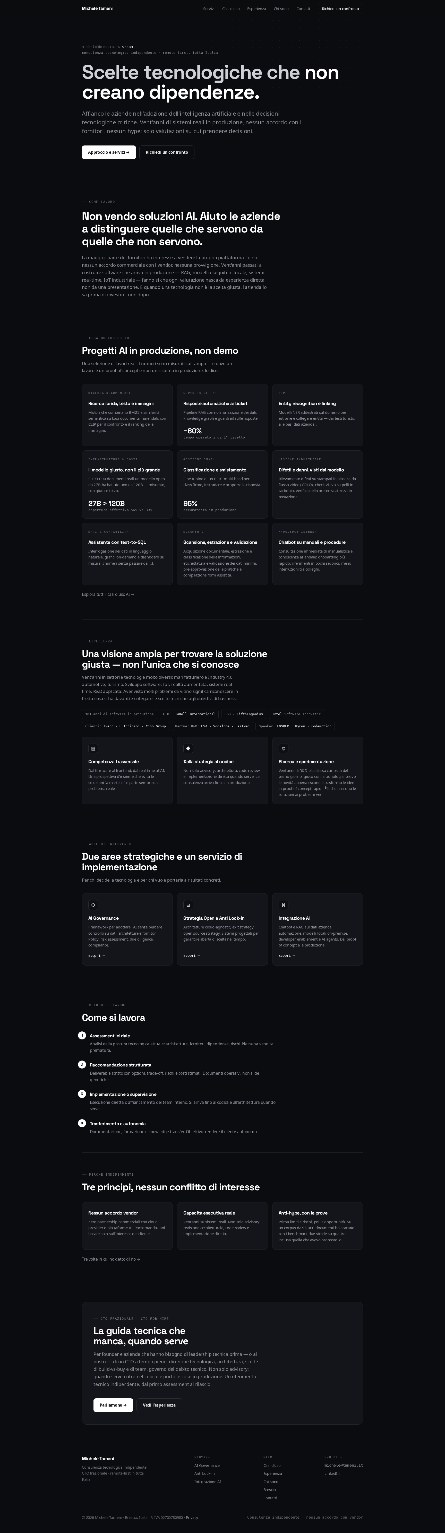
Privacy (192, 1517)
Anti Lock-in (204, 1473)
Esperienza (256, 8)
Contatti (303, 8)
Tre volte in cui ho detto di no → (111, 1259)
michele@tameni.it (343, 1465)
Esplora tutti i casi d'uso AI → (108, 594)
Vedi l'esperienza (159, 1405)
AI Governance (207, 1465)
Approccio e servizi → (109, 152)
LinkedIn (332, 1473)
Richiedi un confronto (340, 8)
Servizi (209, 8)
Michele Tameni (97, 8)
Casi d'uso (230, 8)
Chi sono (281, 8)
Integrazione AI (207, 1481)
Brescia (269, 1489)
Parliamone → (113, 1405)
